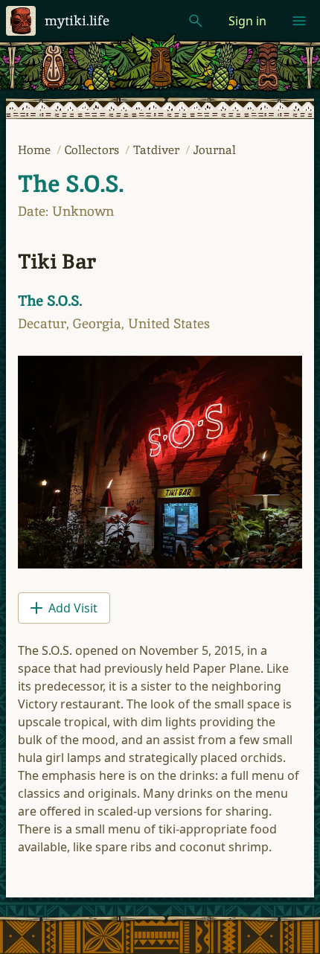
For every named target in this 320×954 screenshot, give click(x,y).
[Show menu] (299, 21)
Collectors (93, 150)
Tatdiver (157, 150)
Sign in (247, 21)
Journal (214, 150)
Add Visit (72, 608)
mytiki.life (77, 20)
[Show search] (196, 21)
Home (36, 150)
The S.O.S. (71, 183)
